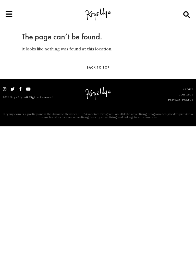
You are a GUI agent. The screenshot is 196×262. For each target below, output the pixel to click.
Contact (186, 94)
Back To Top (98, 68)
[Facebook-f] (20, 89)
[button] (186, 14)
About (188, 89)
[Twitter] (12, 89)
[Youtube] (28, 89)
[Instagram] (5, 89)
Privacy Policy (180, 99)
